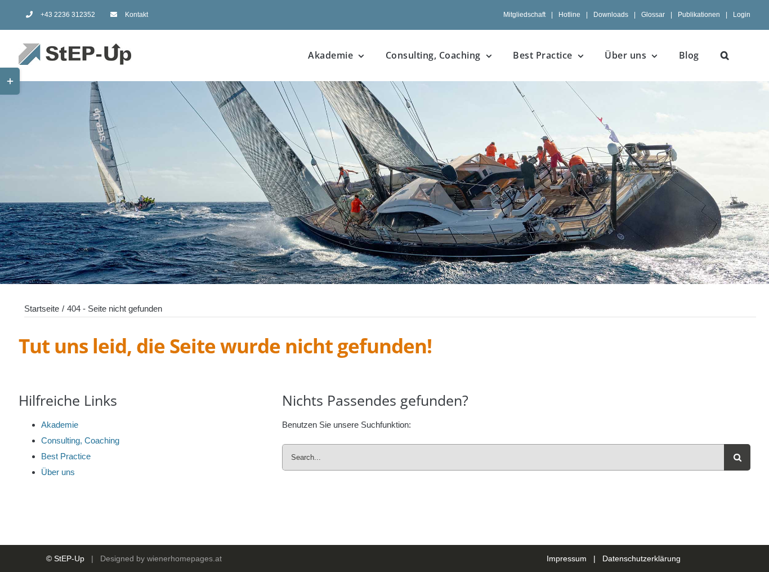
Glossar (653, 15)
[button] (725, 55)
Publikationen (699, 15)
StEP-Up (69, 558)
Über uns (58, 472)
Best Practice (66, 456)
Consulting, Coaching (80, 440)
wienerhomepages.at (184, 558)
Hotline (569, 15)
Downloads (610, 15)
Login (741, 15)
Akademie (59, 424)
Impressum (567, 558)
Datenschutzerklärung (641, 558)
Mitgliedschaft (524, 15)
